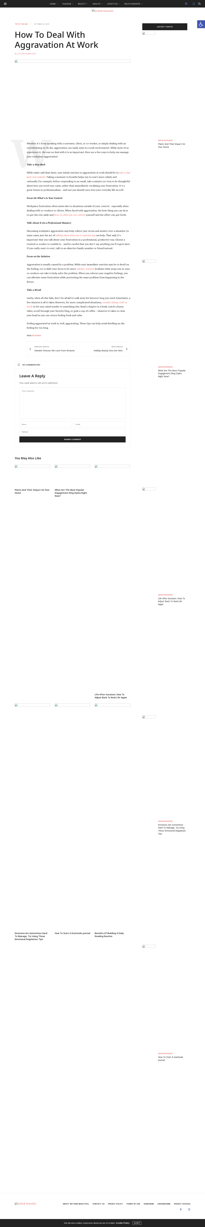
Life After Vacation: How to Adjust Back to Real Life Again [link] (111, 696)
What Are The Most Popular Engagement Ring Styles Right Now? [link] (71, 492)
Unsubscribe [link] (163, 1204)
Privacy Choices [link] (182, 1204)
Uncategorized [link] (165, 140)
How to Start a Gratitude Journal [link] (72, 933)
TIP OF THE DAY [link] (21, 24)
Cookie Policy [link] (123, 1223)
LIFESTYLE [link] (112, 4)
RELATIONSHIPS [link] (132, 4)
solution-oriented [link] (85, 268)
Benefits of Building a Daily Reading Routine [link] (109, 935)
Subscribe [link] (149, 1204)
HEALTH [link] (96, 4)
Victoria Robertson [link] (26, 54)
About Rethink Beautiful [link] (76, 1204)
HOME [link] (53, 4)
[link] (201, 24)
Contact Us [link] (98, 1204)
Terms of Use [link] (133, 1204)
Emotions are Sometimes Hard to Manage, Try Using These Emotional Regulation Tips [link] (31, 936)
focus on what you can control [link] (69, 214)
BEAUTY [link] (82, 4)
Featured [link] (36, 335)
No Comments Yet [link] (31, 365)
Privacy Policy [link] (115, 1204)
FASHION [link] (66, 4)
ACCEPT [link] (137, 1223)
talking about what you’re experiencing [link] (75, 235)
